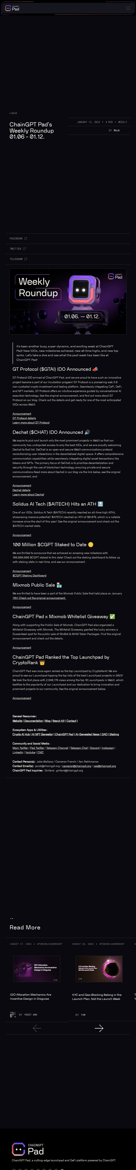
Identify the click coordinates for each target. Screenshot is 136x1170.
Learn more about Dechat (28, 494)
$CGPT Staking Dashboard (29, 575)
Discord (95, 748)
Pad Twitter (37, 748)
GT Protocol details (24, 418)
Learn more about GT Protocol (31, 422)
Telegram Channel (57, 748)
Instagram (108, 748)
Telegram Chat (79, 748)
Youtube (30, 752)
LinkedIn (18, 752)
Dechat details (21, 490)
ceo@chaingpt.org (105, 766)
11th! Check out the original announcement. (39, 598)
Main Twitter (21, 748)
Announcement (22, 414)
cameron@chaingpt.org (76, 766)
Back (14, 113)
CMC (40, 752)
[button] (127, 8)
